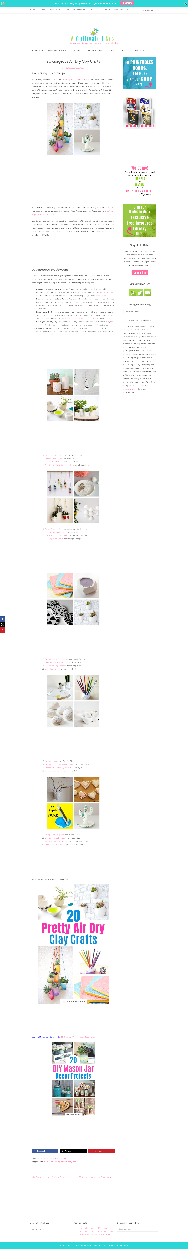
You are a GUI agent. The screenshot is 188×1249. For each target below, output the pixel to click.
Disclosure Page (130, 389)
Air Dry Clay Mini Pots (54, 529)
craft (51, 1162)
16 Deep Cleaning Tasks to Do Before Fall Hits (94, 1231)
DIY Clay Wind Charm (54, 539)
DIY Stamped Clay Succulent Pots (59, 465)
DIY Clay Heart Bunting (55, 838)
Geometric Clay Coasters (55, 666)
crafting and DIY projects (74, 80)
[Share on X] (2, 624)
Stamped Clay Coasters (55, 659)
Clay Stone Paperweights (56, 768)
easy (70, 1162)
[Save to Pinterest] (2, 630)
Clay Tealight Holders (54, 662)
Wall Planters (50, 669)
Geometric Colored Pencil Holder (59, 764)
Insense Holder (51, 761)
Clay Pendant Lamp (53, 458)
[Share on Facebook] (2, 619)
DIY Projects (49, 1158)
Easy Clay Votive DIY (53, 455)
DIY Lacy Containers (53, 532)
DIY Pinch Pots (51, 462)
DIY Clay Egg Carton (53, 771)
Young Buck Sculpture (54, 835)
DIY (55, 1162)
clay (46, 1162)
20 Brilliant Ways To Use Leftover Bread (94, 1234)
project (76, 1162)
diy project (62, 1162)
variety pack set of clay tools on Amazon (60, 335)
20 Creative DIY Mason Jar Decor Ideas (78, 1037)
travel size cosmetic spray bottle (82, 318)
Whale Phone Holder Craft (56, 841)
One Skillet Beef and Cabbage (94, 1228)
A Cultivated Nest (94, 36)
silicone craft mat (105, 292)
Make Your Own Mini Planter (57, 535)
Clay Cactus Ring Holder (55, 844)
